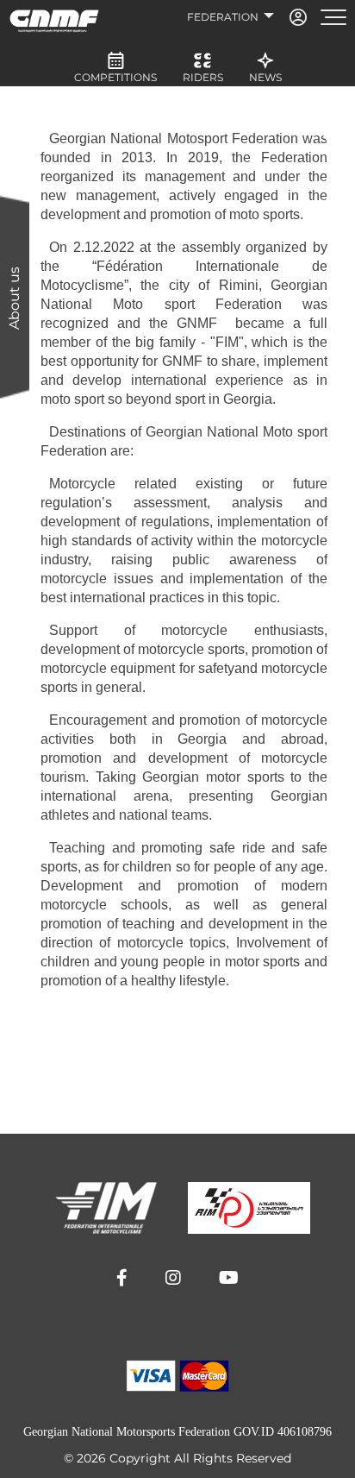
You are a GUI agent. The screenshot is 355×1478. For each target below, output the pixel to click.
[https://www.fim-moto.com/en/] (106, 1208)
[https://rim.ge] (249, 1208)
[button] (122, 1278)
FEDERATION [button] (224, 16)
